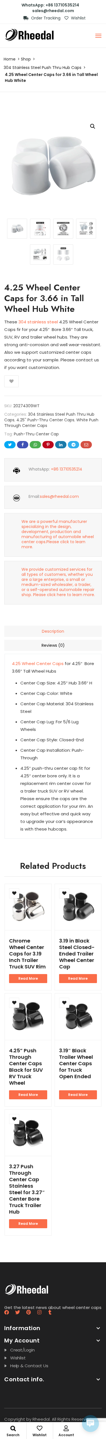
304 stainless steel (38, 322)
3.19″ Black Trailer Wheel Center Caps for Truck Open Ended (76, 1063)
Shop (26, 59)
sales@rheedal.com (53, 11)
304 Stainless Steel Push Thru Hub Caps (42, 67)
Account (66, 1435)
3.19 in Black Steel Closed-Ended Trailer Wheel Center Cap (77, 953)
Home (10, 59)
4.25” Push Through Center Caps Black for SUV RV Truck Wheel (26, 1066)
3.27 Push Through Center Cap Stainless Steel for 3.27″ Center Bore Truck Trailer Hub (27, 1189)
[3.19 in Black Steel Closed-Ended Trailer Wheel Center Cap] (78, 907)
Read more (28, 978)
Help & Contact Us (29, 1366)
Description (53, 631)
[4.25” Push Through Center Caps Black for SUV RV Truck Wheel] (28, 1016)
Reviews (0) (53, 645)
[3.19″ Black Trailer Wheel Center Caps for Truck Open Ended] (78, 1016)
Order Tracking (45, 18)
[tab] (53, 631)
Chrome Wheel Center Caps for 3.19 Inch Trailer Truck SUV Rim (27, 953)
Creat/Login (22, 1350)
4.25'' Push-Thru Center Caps (45, 420)
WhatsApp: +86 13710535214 (50, 5)
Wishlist (78, 18)
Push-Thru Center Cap (36, 434)
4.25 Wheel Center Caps (38, 663)
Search (13, 1435)
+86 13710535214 (66, 469)
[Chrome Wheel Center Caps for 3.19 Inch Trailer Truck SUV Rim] (28, 907)
